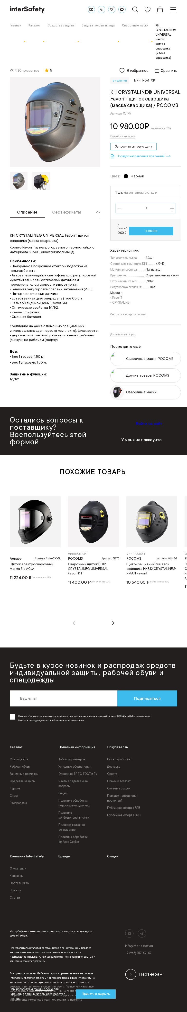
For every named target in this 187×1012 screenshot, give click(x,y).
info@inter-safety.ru (139, 946)
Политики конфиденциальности (34, 720)
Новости (15, 890)
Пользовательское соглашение (71, 827)
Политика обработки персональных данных (74, 803)
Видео (62, 793)
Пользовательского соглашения (68, 720)
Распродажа (18, 803)
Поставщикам (19, 883)
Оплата (112, 774)
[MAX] (122, 9)
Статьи (15, 897)
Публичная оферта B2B (123, 808)
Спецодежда (19, 759)
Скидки (112, 856)
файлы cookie (43, 989)
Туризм (15, 788)
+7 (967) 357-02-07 (138, 953)
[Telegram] (111, 9)
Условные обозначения (74, 766)
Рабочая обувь (20, 766)
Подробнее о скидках (122, 136)
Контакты (16, 876)
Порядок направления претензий (122, 798)
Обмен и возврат (119, 781)
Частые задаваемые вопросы (73, 784)
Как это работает (119, 759)
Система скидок (118, 788)
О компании (18, 868)
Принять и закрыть (96, 994)
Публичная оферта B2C (123, 815)
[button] (74, 623)
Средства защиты (22, 781)
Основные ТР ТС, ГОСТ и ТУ (77, 774)
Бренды (64, 856)
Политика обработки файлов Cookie (73, 839)
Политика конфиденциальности (73, 815)
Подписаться (147, 698)
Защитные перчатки (24, 774)
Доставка (113, 766)
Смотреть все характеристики (128, 314)
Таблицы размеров (71, 759)
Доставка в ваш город (122, 334)
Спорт (14, 795)
